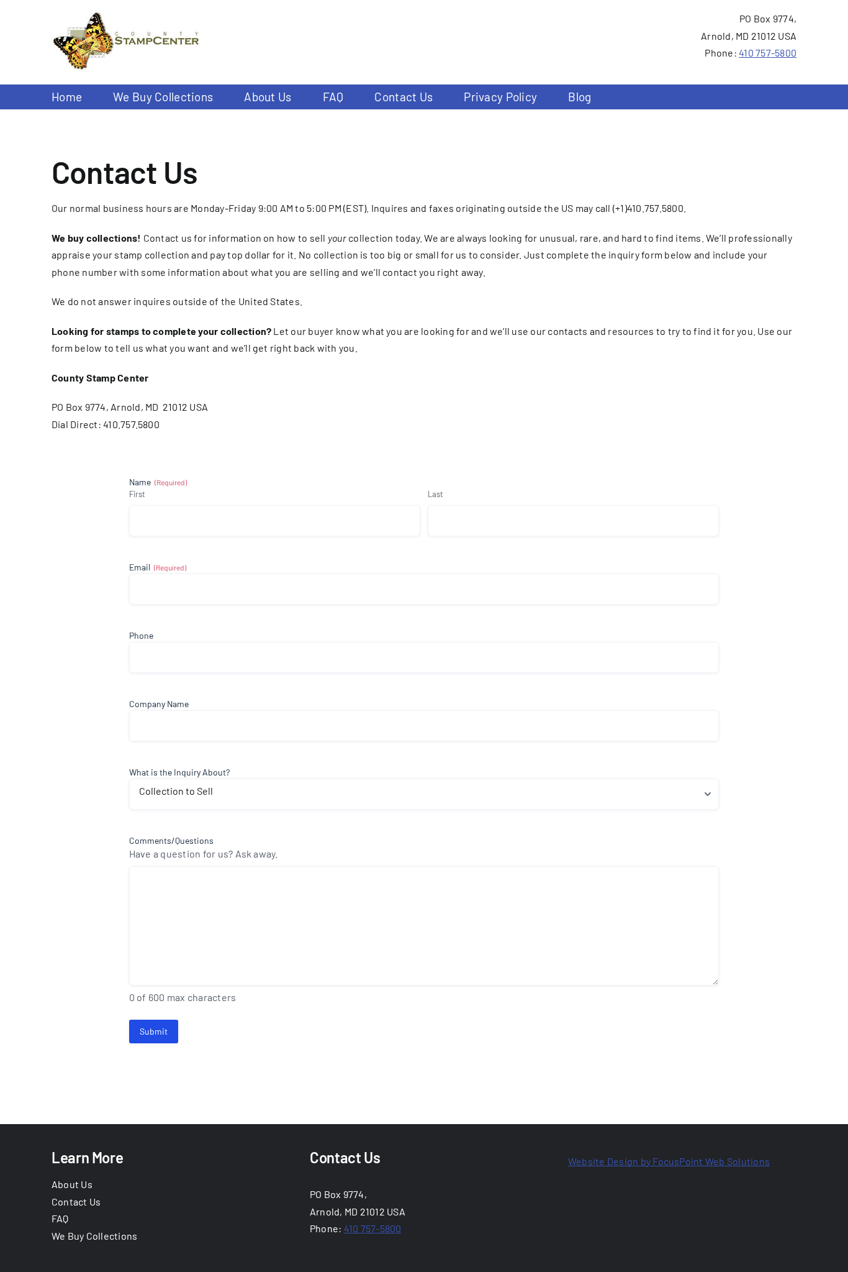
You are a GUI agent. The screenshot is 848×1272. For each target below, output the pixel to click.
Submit (154, 1031)
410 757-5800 (767, 52)
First (137, 494)
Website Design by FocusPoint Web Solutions (669, 1161)
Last (435, 494)
